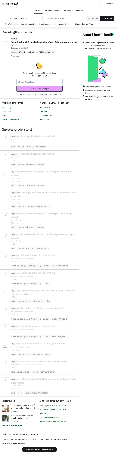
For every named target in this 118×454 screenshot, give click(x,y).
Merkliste (80, 10)
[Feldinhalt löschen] (40, 18)
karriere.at (65, 401)
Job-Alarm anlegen (40, 89)
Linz (13, 372)
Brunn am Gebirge (19, 266)
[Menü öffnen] (3, 3)
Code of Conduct (37, 439)
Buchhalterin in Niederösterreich (53, 421)
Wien (13, 147)
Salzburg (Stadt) (18, 52)
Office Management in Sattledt (53, 409)
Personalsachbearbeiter (50, 417)
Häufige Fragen (8, 434)
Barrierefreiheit (21, 439)
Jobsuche (38, 10)
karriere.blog (8, 401)
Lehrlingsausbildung (10, 119)
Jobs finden (107, 18)
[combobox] (23, 18)
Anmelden (110, 3)
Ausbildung (6, 107)
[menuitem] (13, 24)
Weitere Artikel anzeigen (12, 425)
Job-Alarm (68, 10)
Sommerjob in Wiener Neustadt (53, 405)
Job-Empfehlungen (53, 10)
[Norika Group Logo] (13, 444)
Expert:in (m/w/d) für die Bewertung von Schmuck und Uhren (43, 42)
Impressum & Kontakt (25, 434)
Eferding (43, 111)
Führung (43, 413)
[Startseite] (12, 3)
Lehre (4, 115)
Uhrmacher (6, 111)
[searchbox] (39, 82)
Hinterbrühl (44, 119)
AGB (38, 434)
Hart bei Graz (45, 107)
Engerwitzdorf (46, 115)
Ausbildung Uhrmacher (15, 32)
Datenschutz (7, 439)
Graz (13, 185)
